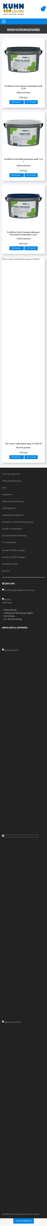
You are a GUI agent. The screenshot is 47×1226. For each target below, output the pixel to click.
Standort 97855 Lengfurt (13, 550)
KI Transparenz (9, 542)
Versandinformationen (13, 515)
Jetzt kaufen (31, 102)
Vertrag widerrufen (11, 474)
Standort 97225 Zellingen (14, 557)
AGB (4, 487)
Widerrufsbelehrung (11, 481)
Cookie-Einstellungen (12, 528)
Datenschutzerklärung (12, 501)
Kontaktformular (10, 564)
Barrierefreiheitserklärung (14, 535)
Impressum (7, 494)
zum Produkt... (16, 102)
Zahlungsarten (9, 508)
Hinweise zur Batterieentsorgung (17, 522)
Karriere (6, 570)
